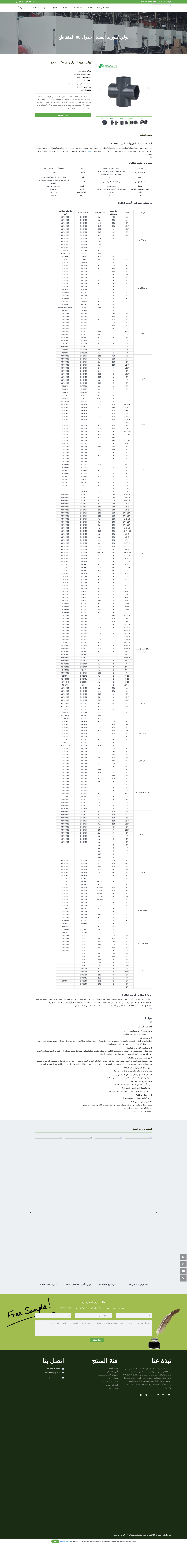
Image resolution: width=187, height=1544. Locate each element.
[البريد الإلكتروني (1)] (155, 2)
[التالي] (30, 1212)
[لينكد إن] (30, 2)
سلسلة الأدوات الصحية (109, 1382)
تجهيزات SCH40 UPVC (48, 1284)
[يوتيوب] (27, 2)
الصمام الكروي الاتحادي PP (108, 1284)
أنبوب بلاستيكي (112, 1372)
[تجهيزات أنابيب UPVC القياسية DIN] (78, 1138)
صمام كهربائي (113, 1388)
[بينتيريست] (20, 2)
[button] (74, 7)
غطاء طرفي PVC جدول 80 (139, 1284)
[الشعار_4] (161, 7)
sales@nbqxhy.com (52, 1373)
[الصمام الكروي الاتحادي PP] (108, 1138)
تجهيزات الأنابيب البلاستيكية (108, 1375)
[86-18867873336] (62, 1369)
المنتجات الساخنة (111, 1385)
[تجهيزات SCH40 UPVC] (48, 1138)
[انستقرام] (16, 2)
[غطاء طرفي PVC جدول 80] (138, 1138)
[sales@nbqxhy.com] (62, 1373)
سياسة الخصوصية (65, 1541)
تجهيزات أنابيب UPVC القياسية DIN (78, 1284)
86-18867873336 (53, 1369)
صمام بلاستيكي (112, 1368)
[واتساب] (23, 2)
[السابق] (157, 1212)
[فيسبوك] (33, 2)
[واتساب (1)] (170, 2)
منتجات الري (113, 1378)
